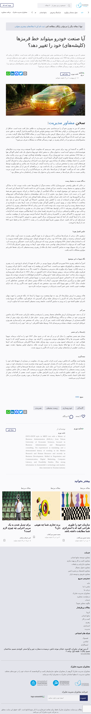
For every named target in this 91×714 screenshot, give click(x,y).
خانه (82, 12)
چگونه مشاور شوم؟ (83, 603)
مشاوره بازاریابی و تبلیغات (81, 564)
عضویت (83, 698)
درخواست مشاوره (83, 597)
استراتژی (86, 626)
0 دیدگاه (66, 416)
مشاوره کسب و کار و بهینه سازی (78, 561)
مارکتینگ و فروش (55, 12)
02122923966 (85, 654)
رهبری (88, 622)
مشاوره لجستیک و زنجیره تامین (79, 571)
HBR (77, 397)
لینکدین (86, 641)
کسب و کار (86, 619)
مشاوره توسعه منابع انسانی (80, 557)
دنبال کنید (65, 74)
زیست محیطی (52, 408)
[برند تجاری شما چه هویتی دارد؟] (46, 505)
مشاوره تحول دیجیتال (82, 567)
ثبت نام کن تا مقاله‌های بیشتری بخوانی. (29, 26)
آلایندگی (80, 408)
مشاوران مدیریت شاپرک (20, 12)
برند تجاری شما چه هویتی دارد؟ (47, 526)
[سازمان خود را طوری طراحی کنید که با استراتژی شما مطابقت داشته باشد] (75, 505)
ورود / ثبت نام (7, 5)
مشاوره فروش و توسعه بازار (80, 574)
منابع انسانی (43, 12)
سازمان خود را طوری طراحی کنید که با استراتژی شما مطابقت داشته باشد (76, 528)
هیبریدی (38, 408)
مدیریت (87, 629)
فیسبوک (86, 638)
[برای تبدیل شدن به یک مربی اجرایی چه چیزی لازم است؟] (16, 505)
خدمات (87, 600)
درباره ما (87, 590)
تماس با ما (86, 587)
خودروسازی (67, 408)
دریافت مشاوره (6, 12)
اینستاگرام (85, 645)
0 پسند (78, 416)
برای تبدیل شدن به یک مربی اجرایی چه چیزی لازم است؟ (17, 528)
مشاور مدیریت (62, 122)
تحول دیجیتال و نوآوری (70, 12)
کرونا (88, 612)
